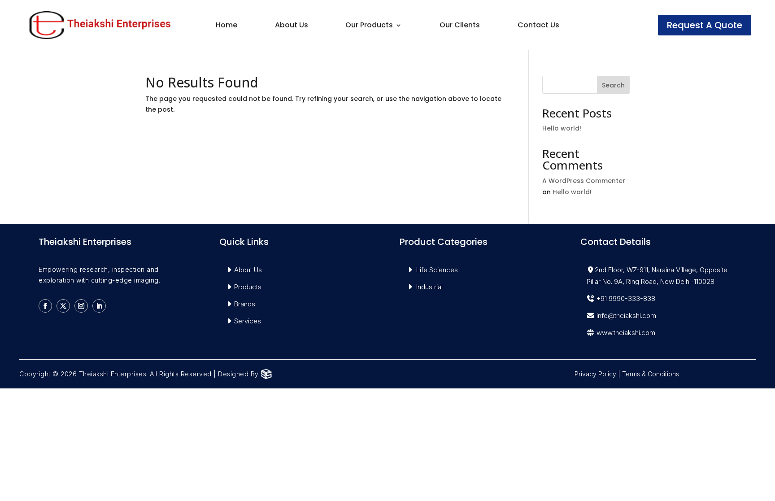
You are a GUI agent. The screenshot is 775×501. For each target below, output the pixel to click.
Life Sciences (437, 270)
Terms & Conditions (650, 374)
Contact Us (538, 26)
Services (247, 321)
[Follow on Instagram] (81, 306)
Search (613, 85)
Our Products (369, 26)
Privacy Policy (595, 374)
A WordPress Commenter (583, 180)
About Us (291, 26)
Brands (244, 304)
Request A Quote (704, 25)
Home (226, 26)
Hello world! (561, 128)
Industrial (429, 287)
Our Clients (460, 26)
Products (247, 287)
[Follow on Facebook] (45, 306)
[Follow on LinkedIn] (99, 306)
